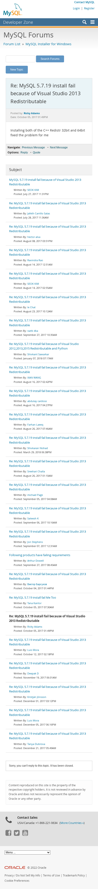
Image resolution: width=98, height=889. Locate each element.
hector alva (33, 237)
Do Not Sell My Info (28, 875)
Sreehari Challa (36, 471)
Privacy (9, 875)
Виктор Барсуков (37, 584)
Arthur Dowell (35, 560)
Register (89, 8)
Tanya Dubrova (36, 744)
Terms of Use (51, 875)
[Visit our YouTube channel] (25, 834)
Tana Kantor (34, 603)
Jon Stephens (35, 542)
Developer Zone (18, 22)
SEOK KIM (33, 190)
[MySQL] (13, 9)
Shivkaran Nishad (37, 448)
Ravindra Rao (35, 260)
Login (76, 8)
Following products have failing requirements (39, 555)
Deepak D (33, 673)
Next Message (59, 147)
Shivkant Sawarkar (38, 354)
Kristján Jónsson (36, 697)
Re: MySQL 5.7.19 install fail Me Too (32, 598)
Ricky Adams (34, 626)
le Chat (31, 307)
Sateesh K (33, 518)
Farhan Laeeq (35, 424)
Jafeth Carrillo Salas (38, 213)
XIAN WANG (34, 377)
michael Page (35, 495)
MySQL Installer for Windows (48, 44)
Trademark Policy (74, 875)
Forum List (11, 44)
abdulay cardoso (37, 401)
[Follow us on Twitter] (16, 834)
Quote (36, 152)
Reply (24, 152)
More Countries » (72, 823)
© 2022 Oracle (36, 868)
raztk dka (32, 330)
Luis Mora (33, 650)
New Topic (16, 69)
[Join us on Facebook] (8, 834)
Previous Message (33, 147)
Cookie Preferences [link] (17, 880)
